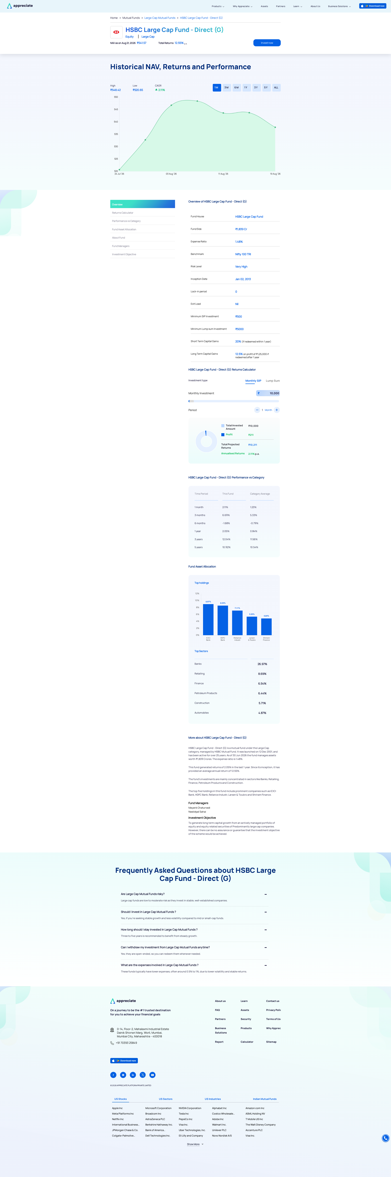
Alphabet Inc (219, 1108)
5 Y (265, 87)
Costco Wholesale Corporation (222, 1113)
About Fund (118, 237)
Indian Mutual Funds (265, 1099)
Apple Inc (117, 1108)
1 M (216, 87)
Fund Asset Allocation (124, 229)
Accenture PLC (254, 1130)
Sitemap (271, 1041)
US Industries (213, 1099)
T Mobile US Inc (254, 1119)
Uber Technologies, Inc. (192, 1130)
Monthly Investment (201, 393)
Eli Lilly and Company (191, 1135)
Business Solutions (338, 6)
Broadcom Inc (153, 1113)
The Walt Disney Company (261, 1124)
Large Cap (148, 36)
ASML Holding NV (255, 1113)
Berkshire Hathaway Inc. (159, 1124)
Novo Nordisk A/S (222, 1135)
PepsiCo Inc (185, 1119)
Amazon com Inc (255, 1108)
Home (114, 18)
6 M (236, 87)
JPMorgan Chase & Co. (125, 1130)
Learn (296, 6)
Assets (264, 6)
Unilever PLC (219, 1130)
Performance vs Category (126, 221)
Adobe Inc (218, 1119)
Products (216, 6)
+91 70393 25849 (126, 1043)
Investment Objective (124, 254)
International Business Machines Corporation (125, 1124)
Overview (117, 204)
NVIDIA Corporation (190, 1108)
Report (219, 1041)
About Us (315, 6)
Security (246, 1019)
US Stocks (120, 1099)
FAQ (217, 1010)
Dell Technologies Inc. (157, 1135)
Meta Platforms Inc (123, 1113)
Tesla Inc (184, 1113)
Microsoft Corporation (158, 1108)
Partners (280, 6)
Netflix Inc (118, 1119)
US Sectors (165, 1099)
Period (192, 410)
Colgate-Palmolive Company (122, 1135)
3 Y (256, 87)
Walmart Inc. (219, 1124)
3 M (226, 87)
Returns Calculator (122, 212)
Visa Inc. (183, 1124)
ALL (276, 87)
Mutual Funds (131, 18)
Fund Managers (120, 246)
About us (220, 1001)
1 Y (245, 87)
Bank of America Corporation (154, 1130)
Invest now (267, 42)
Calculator (247, 1041)
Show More (193, 1144)
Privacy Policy (274, 1010)
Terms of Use (274, 1019)
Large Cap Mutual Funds (159, 18)
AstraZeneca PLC (155, 1119)
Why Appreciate (241, 6)
